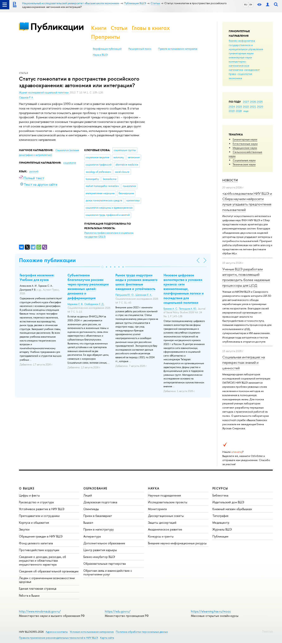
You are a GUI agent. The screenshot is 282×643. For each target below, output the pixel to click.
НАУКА (153, 488)
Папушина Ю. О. (124, 295)
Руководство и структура (36, 502)
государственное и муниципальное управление (246, 47)
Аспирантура (92, 536)
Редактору (267, 631)
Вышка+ (88, 522)
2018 (239, 111)
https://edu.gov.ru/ (117, 611)
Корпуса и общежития (34, 522)
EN (250, 4)
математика (236, 70)
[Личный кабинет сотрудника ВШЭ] (267, 4)
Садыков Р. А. (26, 97)
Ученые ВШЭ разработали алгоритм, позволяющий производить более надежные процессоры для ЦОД (246, 277)
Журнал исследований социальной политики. (44, 92)
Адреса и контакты (57, 632)
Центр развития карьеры (100, 550)
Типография (220, 516)
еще (246, 111)
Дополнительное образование (104, 543)
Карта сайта (107, 637)
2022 (246, 106)
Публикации (57, 26)
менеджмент (252, 70)
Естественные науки (245, 143)
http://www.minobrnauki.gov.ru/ (40, 611)
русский (33, 171)
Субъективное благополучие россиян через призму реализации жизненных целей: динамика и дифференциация (88, 286)
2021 (253, 106)
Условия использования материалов (92, 632)
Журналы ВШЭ (222, 529)
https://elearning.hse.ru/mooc (211, 611)
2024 (232, 106)
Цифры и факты (29, 495)
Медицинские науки (245, 148)
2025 (260, 101)
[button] (102, 267)
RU (245, 4)
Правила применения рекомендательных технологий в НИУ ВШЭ (58, 637)
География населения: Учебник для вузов (37, 277)
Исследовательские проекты (167, 502)
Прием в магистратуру (98, 529)
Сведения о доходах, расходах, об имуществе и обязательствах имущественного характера (42, 560)
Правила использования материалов (177, 48)
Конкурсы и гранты (161, 536)
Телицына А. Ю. (188, 308)
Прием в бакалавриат (97, 516)
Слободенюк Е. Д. (94, 304)
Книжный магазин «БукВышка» (232, 509)
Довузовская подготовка (100, 502)
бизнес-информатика (242, 40)
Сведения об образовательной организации (48, 571)
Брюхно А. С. (171, 308)
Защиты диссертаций (162, 522)
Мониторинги (157, 509)
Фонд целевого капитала (36, 543)
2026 (253, 101)
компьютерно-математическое (239, 63)
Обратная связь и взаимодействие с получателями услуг (107, 572)
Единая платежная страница (37, 588)
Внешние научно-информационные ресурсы (177, 543)
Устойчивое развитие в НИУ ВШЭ (41, 509)
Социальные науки (244, 160)
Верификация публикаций (107, 48)
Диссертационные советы (166, 516)
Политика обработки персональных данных (142, 632)
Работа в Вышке (29, 595)
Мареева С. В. (75, 304)
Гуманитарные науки (245, 139)
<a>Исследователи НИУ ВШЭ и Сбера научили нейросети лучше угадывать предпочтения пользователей (247, 201)
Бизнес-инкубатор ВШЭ (99, 557)
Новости (230, 180)
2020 (260, 106)
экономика (235, 78)
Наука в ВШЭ (100, 54)
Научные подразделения (164, 495)
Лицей (87, 495)
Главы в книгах (151, 28)
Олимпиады (91, 509)
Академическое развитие (165, 529)
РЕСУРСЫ (220, 488)
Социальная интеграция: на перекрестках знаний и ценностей (243, 362)
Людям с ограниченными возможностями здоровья (47, 580)
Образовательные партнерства (104, 564)
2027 (246, 101)
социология (244, 74)
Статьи (119, 28)
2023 (239, 106)
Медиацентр (220, 522)
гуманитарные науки (241, 53)
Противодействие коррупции (39, 550)
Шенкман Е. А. (143, 295)
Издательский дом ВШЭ (228, 502)
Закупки (24, 529)
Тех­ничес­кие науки (244, 164)
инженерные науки (240, 57)
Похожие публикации (47, 260)
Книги (99, 28)
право (232, 74)
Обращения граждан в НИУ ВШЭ (41, 536)
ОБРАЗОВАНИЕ (95, 488)
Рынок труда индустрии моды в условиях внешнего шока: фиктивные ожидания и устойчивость (136, 282)
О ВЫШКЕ (27, 488)
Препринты (105, 36)
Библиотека (220, 495)
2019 (232, 111)
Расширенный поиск (139, 48)
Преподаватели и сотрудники (39, 516)
